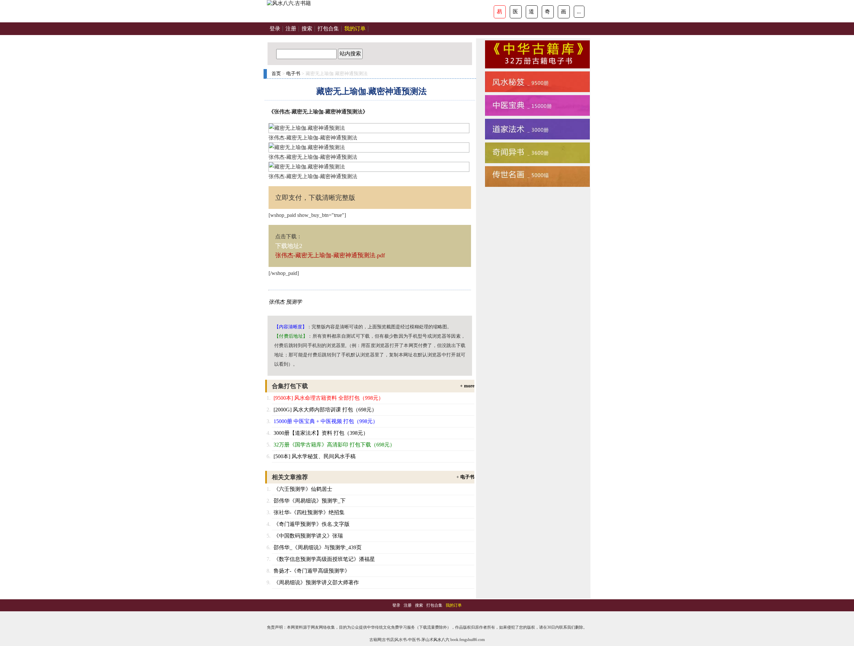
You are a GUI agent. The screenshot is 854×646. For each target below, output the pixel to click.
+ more (467, 385)
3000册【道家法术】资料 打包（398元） (321, 433)
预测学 (294, 302)
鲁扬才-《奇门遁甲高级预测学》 (312, 571)
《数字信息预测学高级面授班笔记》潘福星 (324, 559)
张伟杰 (277, 302)
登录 (275, 28)
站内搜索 (350, 53)
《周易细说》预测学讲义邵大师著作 (316, 582)
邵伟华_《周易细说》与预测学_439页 (318, 547)
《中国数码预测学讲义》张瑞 (308, 536)
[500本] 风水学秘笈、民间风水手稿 (315, 456)
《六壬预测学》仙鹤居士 (303, 489)
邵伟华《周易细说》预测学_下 (310, 501)
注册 (291, 28)
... (579, 11)
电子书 (293, 73)
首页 (276, 73)
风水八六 (441, 639)
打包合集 (328, 28)
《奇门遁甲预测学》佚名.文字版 (312, 524)
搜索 (307, 28)
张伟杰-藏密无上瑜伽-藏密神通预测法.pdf (330, 255)
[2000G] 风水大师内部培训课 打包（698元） (325, 409)
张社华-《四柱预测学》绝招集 (309, 512)
